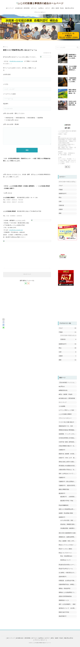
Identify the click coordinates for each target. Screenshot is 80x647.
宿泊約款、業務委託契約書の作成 (68, 524)
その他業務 (62, 406)
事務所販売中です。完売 (66, 426)
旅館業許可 (62, 517)
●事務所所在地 (63, 390)
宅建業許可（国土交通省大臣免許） (68, 481)
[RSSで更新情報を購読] (28, 283)
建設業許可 (62, 493)
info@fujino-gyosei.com (16, 61)
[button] (77, 47)
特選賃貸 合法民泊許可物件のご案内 (68, 580)
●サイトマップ (10, 638)
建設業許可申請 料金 (66, 500)
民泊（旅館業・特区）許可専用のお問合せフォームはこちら (68, 541)
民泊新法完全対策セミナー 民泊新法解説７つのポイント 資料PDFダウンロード (68, 564)
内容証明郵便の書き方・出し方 (68, 446)
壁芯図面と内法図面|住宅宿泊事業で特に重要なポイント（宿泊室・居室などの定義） (68, 465)
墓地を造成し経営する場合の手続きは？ (68, 461)
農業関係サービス (64, 600)
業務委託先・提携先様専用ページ (68, 537)
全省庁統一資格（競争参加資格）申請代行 (68, 442)
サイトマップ (62, 402)
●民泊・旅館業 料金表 (65, 394)
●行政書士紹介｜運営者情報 (67, 398)
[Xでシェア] (3, 319)
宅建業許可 (62, 477)
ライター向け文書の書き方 (66, 422)
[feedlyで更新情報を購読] (26, 283)
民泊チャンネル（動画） (66, 548)
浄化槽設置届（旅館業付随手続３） (68, 528)
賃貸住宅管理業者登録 (65, 596)
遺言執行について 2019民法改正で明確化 (68, 608)
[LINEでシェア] (3, 327)
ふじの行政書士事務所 (65, 414)
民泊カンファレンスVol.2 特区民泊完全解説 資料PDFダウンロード (68, 544)
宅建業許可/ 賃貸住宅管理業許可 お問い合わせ (68, 485)
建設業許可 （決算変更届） (68, 496)
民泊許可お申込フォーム (66, 568)
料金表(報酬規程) (63, 505)
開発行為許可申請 (64, 612)
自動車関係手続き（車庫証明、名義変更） (68, 584)
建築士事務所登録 (64, 489)
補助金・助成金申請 (64, 588)
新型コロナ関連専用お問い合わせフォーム (68, 509)
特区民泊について (65, 560)
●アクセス (34, 638)
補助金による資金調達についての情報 (68, 592)
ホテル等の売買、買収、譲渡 (68, 520)
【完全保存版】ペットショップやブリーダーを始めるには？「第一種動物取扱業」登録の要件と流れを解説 (68, 382)
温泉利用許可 (62, 576)
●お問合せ (62, 386)
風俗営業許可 (62, 616)
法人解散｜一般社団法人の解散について (68, 572)
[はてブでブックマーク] (3, 325)
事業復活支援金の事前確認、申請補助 (68, 430)
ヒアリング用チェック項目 (66, 410)
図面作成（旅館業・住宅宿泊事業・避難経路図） (68, 453)
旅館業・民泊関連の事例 (66, 513)
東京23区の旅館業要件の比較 (67, 533)
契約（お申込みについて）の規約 (68, 473)
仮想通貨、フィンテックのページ (68, 434)
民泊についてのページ (65, 552)
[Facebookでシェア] (3, 322)
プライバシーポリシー (65, 418)
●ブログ (47, 638)
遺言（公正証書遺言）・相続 (67, 604)
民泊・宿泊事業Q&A (66, 556)
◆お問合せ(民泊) (68, 638)
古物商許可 (62, 449)
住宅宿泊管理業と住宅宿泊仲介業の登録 (68, 438)
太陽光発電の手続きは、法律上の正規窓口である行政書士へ (68, 469)
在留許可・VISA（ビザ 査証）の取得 (68, 457)
